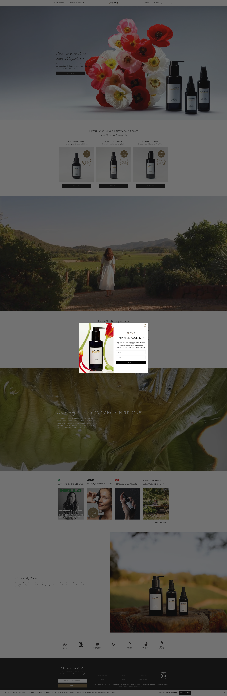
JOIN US (130, 362)
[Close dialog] (145, 325)
